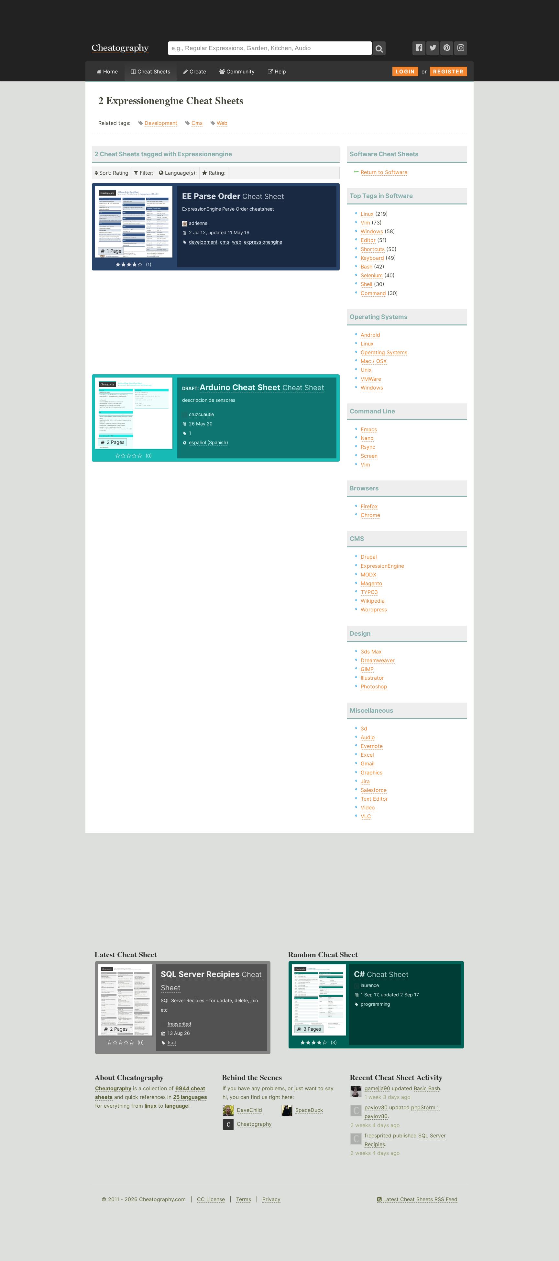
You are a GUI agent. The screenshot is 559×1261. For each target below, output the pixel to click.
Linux (367, 214)
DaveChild (249, 1110)
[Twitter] (432, 48)
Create (197, 71)
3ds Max (371, 651)
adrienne (198, 223)
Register (448, 71)
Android (370, 335)
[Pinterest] (446, 48)
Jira (365, 781)
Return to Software (384, 172)
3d (364, 728)
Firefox (369, 506)
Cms (197, 123)
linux (151, 1105)
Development (161, 123)
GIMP (367, 669)
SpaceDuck (309, 1110)
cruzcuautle (201, 414)
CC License (211, 1199)
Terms (243, 1199)
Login (405, 71)
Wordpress (374, 609)
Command (373, 293)
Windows (372, 231)
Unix (366, 370)
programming (375, 1004)
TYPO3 (369, 592)
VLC (366, 816)
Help (279, 71)
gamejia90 (377, 1088)
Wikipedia (373, 601)
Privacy (271, 1199)
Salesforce (374, 790)
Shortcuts (373, 249)
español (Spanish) (208, 442)
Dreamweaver (378, 660)
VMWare (371, 379)
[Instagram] (460, 48)
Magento (371, 583)
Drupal (369, 557)
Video (368, 807)
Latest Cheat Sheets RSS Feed (419, 1199)
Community (240, 71)
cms (224, 242)
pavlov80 (376, 1107)
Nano (367, 438)
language (176, 1105)
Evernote (372, 746)
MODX (368, 574)
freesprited (179, 1023)
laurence (370, 985)
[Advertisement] (279, 17)
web (236, 242)
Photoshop (374, 686)
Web (222, 123)
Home (110, 71)
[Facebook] (418, 48)
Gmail (368, 763)
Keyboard (372, 258)
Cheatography (113, 1088)
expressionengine (263, 242)
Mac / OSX (374, 361)
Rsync (368, 447)
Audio (368, 737)
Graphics (371, 772)
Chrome (370, 515)
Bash (366, 266)
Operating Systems (384, 352)
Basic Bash (427, 1088)
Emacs (369, 429)
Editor (368, 240)
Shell (366, 284)
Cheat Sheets (153, 71)
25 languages (190, 1097)
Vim (365, 222)
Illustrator (372, 677)
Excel (367, 754)
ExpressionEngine (382, 566)
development (203, 242)
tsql (172, 1042)
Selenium (372, 275)
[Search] (379, 48)
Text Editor (374, 798)
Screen (369, 456)
